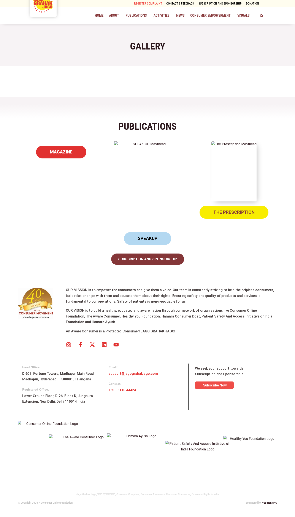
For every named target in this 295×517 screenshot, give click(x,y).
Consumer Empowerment (210, 15)
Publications (136, 15)
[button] (114, 15)
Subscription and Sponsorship (220, 3)
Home (99, 15)
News (180, 15)
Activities (162, 15)
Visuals (243, 15)
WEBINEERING (269, 502)
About (114, 15)
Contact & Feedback (180, 3)
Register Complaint (148, 3)
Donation (252, 3)
